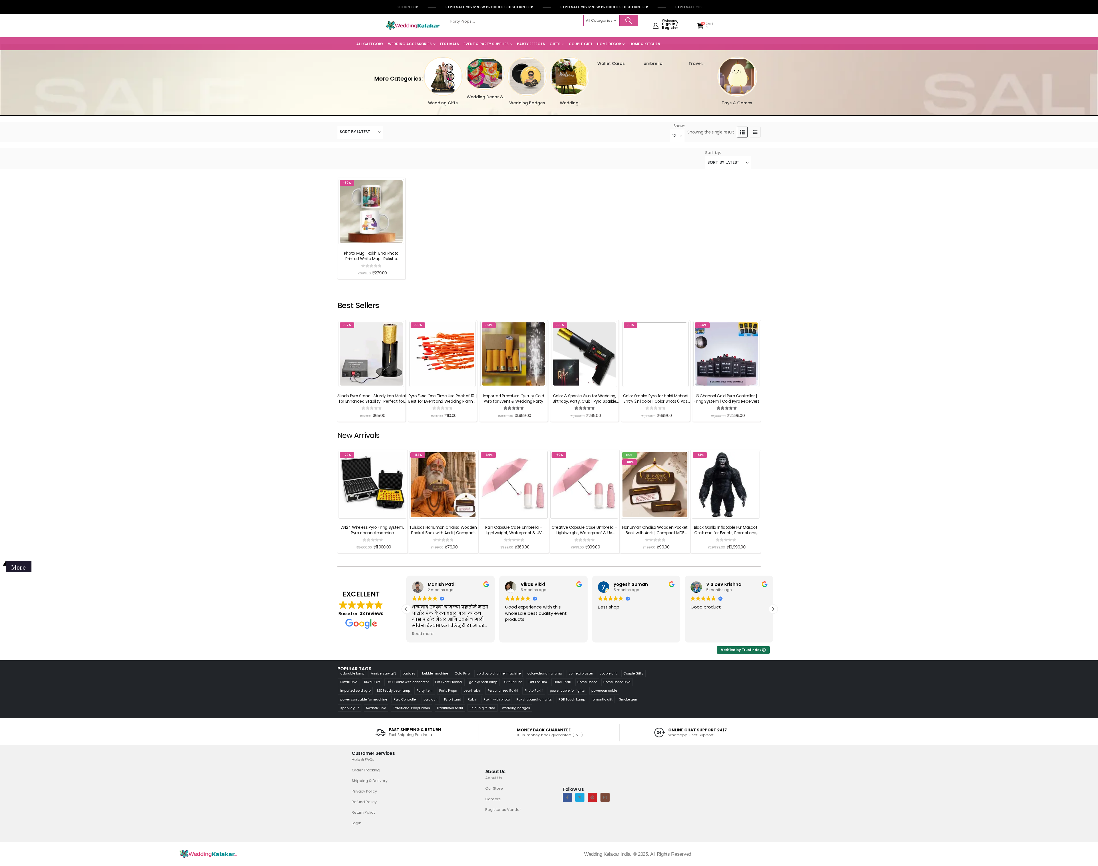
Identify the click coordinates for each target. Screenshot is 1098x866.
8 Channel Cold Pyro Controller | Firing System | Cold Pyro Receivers (726, 398)
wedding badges (516, 708)
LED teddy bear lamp (393, 690)
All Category (369, 43)
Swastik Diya (376, 708)
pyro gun (430, 699)
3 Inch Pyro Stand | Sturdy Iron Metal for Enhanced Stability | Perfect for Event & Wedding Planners (371, 401)
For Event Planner (448, 682)
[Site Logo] (413, 25)
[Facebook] (567, 797)
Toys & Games (737, 103)
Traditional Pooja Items (411, 708)
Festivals (449, 43)
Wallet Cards (611, 63)
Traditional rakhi (450, 708)
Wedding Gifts (443, 103)
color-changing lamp (544, 673)
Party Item (425, 690)
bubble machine (435, 673)
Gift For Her (513, 682)
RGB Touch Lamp (571, 699)
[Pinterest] (592, 797)
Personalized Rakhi (503, 690)
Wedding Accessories (410, 43)
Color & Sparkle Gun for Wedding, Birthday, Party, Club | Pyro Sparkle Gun (584, 401)
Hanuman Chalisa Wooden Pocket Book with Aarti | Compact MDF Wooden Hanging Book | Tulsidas (655, 532)
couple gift (608, 673)
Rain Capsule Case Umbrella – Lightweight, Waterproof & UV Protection (513, 532)
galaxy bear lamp (483, 682)
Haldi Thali (562, 682)
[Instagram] (605, 797)
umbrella (653, 63)
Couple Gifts (633, 673)
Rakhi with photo (497, 699)
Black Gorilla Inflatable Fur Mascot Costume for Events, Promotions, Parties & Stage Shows (725, 532)
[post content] (371, 212)
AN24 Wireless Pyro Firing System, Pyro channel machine (372, 530)
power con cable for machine (363, 699)
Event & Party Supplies (486, 43)
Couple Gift (580, 43)
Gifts (555, 43)
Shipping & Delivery (369, 780)
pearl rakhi (472, 690)
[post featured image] (443, 76)
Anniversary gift (383, 673)
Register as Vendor (503, 809)
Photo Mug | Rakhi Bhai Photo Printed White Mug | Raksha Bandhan (371, 258)
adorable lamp (352, 673)
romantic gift (602, 699)
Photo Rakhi (534, 690)
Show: (679, 126)
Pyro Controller (405, 699)
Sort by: (713, 152)
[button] (420, 72)
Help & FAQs (363, 759)
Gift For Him (537, 682)
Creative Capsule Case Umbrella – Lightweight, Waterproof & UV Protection (584, 532)
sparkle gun (349, 708)
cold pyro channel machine (499, 673)
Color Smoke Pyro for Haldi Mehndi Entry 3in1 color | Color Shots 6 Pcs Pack (655, 401)
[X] (579, 797)
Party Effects (531, 43)
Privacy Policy (364, 791)
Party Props (448, 690)
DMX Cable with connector (408, 682)
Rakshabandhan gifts (534, 699)
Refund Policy (364, 802)
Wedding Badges (527, 103)
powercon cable (604, 690)
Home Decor (609, 43)
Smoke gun (628, 699)
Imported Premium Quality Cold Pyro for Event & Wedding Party (513, 398)
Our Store (494, 788)
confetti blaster (580, 673)
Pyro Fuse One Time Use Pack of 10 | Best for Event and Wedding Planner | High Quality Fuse (442, 401)
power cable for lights (567, 690)
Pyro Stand (452, 699)
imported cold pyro (355, 690)
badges (409, 673)
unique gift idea (482, 708)
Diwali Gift (372, 682)
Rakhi (472, 699)
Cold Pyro (462, 673)
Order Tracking (366, 770)
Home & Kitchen (644, 43)
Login (356, 823)
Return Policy (363, 812)
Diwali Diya (348, 682)
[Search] (629, 20)
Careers (493, 799)
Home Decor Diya (616, 682)
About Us (493, 778)
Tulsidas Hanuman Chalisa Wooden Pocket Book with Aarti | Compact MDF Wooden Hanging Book (443, 532)
